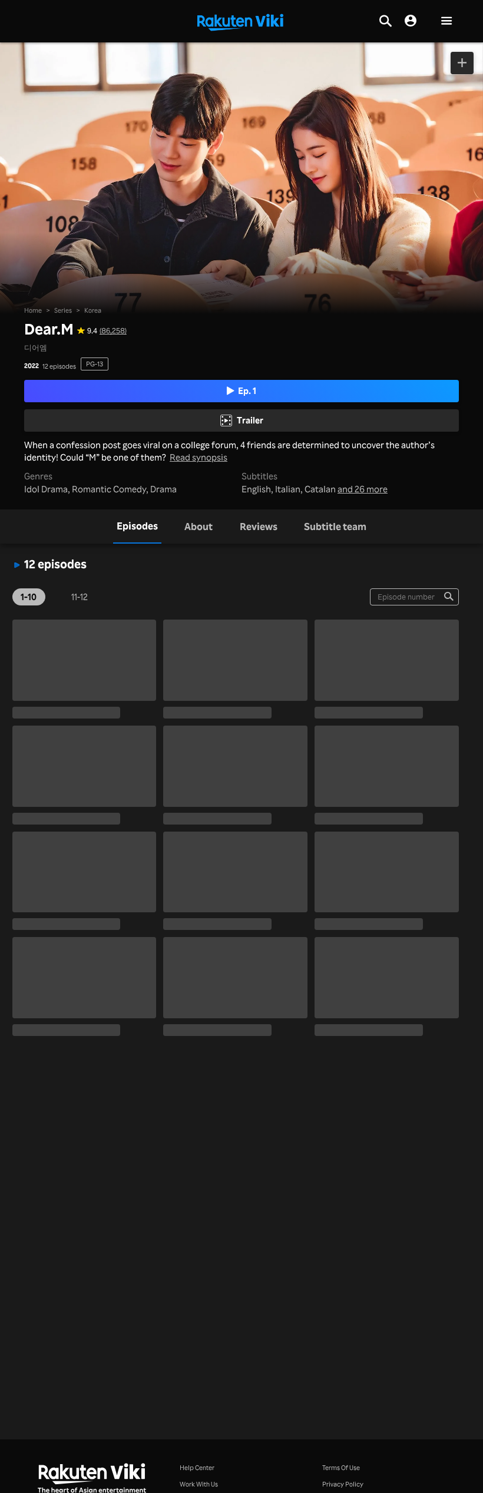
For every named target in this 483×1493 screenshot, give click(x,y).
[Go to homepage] (240, 21)
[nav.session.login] (410, 21)
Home (33, 310)
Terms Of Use (341, 1467)
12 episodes (59, 366)
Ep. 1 (247, 390)
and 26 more (363, 490)
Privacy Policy (342, 1483)
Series (63, 310)
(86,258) (113, 330)
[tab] (137, 526)
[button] (446, 21)
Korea (92, 310)
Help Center (197, 1467)
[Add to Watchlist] (462, 63)
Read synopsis (198, 458)
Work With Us (199, 1483)
